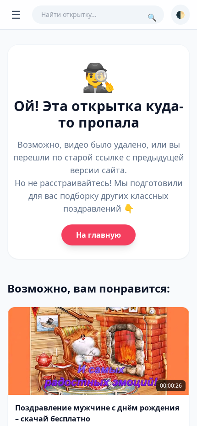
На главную (98, 235)
